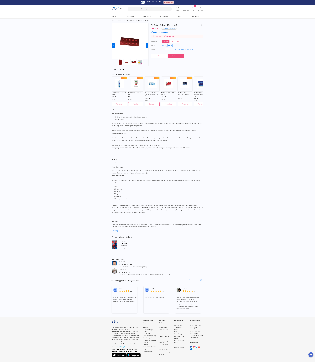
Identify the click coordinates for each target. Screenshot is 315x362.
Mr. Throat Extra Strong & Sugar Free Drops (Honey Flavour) (184, 94)
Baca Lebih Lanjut (120, 347)
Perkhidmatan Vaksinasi (149, 347)
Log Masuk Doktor (179, 336)
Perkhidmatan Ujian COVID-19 (164, 341)
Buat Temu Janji (147, 338)
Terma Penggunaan (179, 334)
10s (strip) (165, 41)
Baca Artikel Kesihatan (165, 332)
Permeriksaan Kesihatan (149, 340)
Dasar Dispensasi (179, 340)
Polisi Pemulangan (179, 347)
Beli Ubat (113, 16)
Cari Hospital (146, 333)
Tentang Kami (178, 327)
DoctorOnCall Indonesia (196, 335)
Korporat (178, 16)
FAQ (175, 331)
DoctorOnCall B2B (195, 331)
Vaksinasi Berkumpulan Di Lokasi (165, 353)
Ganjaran (145, 344)
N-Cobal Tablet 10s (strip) (144, 20)
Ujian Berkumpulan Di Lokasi (164, 350)
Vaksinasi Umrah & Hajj (149, 335)
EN (121, 8)
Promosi (145, 342)
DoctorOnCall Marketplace (193, 328)
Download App (168, 2)
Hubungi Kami (178, 325)
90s (178, 41)
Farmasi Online (121, 20)
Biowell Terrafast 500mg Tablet (167, 93)
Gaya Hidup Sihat (131, 20)
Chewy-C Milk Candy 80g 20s (134, 93)
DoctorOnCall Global (195, 325)
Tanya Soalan (146, 349)
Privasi (176, 329)
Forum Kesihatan (163, 329)
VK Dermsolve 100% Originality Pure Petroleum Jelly (201, 94)
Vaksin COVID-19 (163, 345)
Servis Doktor (130, 16)
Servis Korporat (194, 337)
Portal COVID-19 (163, 347)
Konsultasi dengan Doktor (148, 330)
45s (172, 41)
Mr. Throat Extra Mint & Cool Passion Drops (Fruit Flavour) (151, 94)
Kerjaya (176, 343)
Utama (113, 20)
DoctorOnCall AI (194, 333)
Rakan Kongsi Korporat (180, 345)
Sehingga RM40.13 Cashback (169, 28)
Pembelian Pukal (163, 16)
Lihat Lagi (115, 231)
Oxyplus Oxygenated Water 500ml (119, 93)
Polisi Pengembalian (148, 351)
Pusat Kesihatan (147, 16)
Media (176, 338)
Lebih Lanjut (195, 16)
